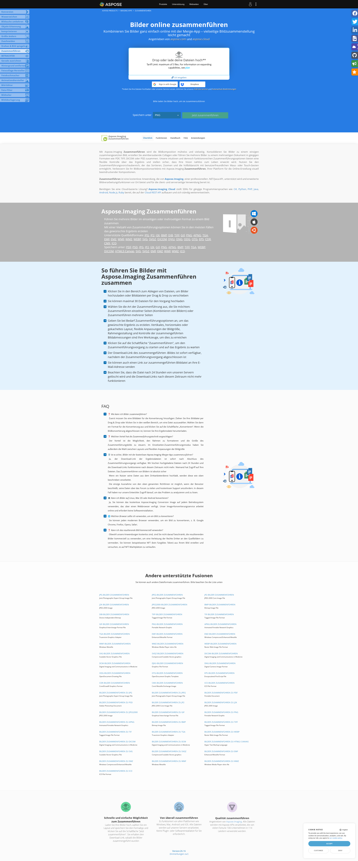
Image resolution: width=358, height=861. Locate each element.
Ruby (121, 192)
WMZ (128, 239)
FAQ (186, 138)
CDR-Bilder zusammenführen (114, 683)
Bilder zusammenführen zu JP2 (168, 702)
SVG (145, 239)
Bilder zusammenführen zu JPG (115, 692)
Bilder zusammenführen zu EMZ (116, 761)
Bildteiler (6, 95)
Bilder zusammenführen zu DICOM (117, 741)
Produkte (163, 4)
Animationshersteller (12, 80)
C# (235, 189)
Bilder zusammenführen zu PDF (221, 692)
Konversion (7, 11)
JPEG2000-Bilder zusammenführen (169, 604)
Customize (318, 850)
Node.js (113, 192)
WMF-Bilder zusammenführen (115, 643)
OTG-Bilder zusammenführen (167, 673)
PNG (157, 115)
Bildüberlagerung (10, 99)
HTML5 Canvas (124, 251)
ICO (114, 243)
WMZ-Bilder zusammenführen (167, 643)
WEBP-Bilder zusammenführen (220, 643)
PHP (250, 189)
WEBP (137, 239)
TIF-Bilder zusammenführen (219, 614)
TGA (205, 235)
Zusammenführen (10, 50)
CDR (208, 239)
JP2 (152, 235)
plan (187, 67)
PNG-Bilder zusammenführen (167, 624)
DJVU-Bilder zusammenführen (167, 663)
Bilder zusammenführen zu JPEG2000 (118, 712)
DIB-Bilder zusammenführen (114, 614)
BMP (164, 235)
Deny (340, 850)
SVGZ (152, 239)
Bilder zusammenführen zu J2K (220, 702)
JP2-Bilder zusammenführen (219, 594)
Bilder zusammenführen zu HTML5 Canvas (226, 741)
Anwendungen (198, 138)
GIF (183, 235)
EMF (106, 239)
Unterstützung (178, 4)
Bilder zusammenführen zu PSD (116, 702)
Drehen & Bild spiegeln (13, 46)
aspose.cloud (201, 39)
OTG (195, 239)
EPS (201, 239)
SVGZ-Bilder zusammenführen (167, 653)
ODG (187, 239)
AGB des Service (201, 89)
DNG (179, 239)
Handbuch (175, 138)
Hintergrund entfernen (13, 65)
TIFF (176, 235)
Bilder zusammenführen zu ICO (115, 771)
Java (256, 189)
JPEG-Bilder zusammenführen (167, 594)
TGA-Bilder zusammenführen (114, 634)
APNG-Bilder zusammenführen (220, 624)
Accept (329, 844)
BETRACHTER (8, 55)
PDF (128, 247)
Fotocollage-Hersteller (13, 70)
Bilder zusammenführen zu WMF (169, 761)
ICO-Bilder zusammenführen (219, 683)
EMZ (113, 239)
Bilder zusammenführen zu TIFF (221, 722)
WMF (121, 239)
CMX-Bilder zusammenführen (167, 683)
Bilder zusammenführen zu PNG (221, 712)
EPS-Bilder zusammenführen (219, 673)
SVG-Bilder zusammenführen (114, 653)
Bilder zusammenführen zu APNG (116, 722)
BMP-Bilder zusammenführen (219, 604)
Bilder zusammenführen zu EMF (221, 751)
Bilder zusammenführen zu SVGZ (169, 751)
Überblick (147, 138)
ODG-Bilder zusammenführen (114, 673)
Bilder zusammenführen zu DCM (169, 741)
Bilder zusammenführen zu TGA (168, 731)
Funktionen (161, 138)
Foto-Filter (6, 90)
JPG (147, 235)
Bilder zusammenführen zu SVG (116, 751)
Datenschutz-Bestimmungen (224, 89)
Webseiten (194, 4)
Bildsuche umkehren (12, 21)
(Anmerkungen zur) (179, 853)
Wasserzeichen (9, 16)
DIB (170, 235)
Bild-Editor (7, 85)
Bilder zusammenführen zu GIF (168, 712)
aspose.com (178, 39)
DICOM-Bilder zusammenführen (221, 653)
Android (103, 192)
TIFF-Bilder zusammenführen (167, 614)
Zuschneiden (8, 41)
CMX (107, 243)
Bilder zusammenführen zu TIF (115, 731)
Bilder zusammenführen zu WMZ (221, 761)
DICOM (162, 239)
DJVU (171, 239)
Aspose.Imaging (234, 821)
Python (242, 189)
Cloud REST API (153, 192)
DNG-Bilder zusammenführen (219, 663)
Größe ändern (8, 36)
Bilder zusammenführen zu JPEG (169, 692)
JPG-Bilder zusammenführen (114, 594)
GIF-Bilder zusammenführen (114, 624)
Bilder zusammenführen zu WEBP (221, 731)
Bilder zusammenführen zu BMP (169, 722)
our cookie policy (335, 838)
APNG (197, 235)
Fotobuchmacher (10, 75)
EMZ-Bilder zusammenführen (219, 634)
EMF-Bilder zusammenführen (167, 634)
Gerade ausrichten (11, 60)
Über (206, 4)
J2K (158, 235)
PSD (135, 247)
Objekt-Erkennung (11, 26)
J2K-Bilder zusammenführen (114, 604)
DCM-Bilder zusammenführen (114, 663)
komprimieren (9, 31)
